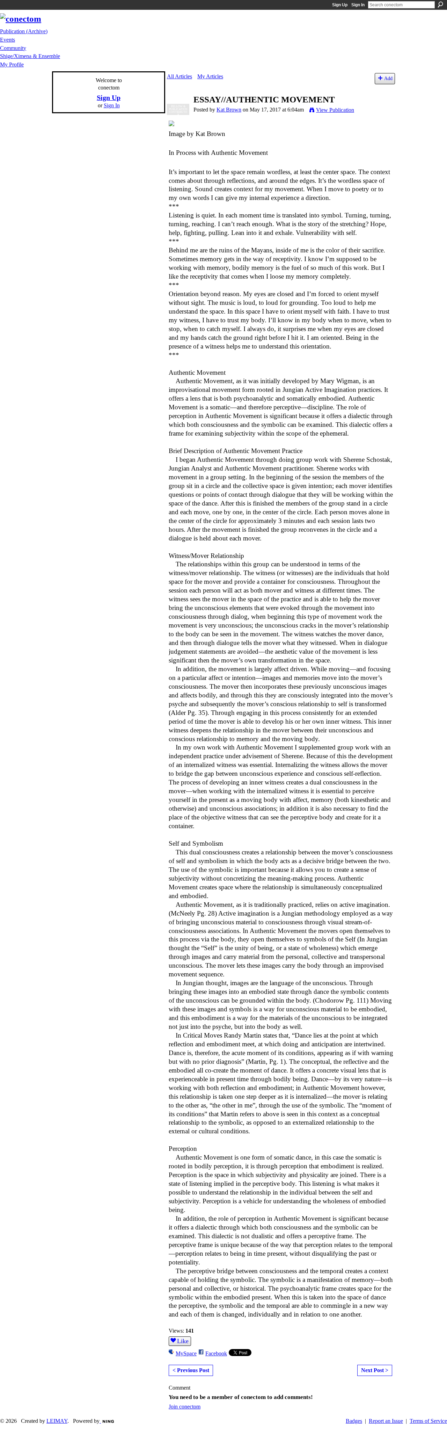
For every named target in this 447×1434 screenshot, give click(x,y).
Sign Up (339, 4)
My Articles (210, 76)
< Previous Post (191, 1370)
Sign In (358, 4)
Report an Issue (386, 1421)
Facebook (216, 1353)
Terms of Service (428, 1421)
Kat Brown (229, 110)
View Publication (335, 110)
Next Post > (374, 1370)
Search (440, 4)
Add (388, 78)
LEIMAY (56, 1421)
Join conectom (184, 1407)
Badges (354, 1421)
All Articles (179, 76)
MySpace (186, 1353)
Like (183, 1341)
